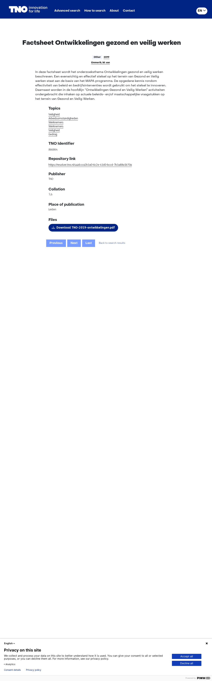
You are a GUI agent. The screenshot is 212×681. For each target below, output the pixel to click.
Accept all (186, 656)
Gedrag (53, 134)
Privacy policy (33, 670)
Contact (129, 10)
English (8, 643)
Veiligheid (54, 114)
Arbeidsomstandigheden (63, 118)
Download (85, 227)
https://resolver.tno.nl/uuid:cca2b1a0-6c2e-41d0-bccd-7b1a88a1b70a (90, 164)
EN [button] (200, 10)
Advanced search (67, 10)
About (114, 10)
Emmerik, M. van (100, 63)
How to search (95, 10)
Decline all (186, 663)
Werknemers (56, 122)
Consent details (12, 670)
